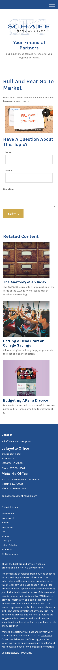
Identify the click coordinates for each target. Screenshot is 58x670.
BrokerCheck (36, 567)
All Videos (7, 549)
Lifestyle (6, 540)
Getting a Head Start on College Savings (23, 343)
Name (8, 152)
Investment (8, 518)
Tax (3, 531)
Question (8, 189)
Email (8, 170)
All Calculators (10, 554)
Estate (5, 522)
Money (5, 536)
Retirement (8, 513)
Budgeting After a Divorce (25, 400)
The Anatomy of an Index (24, 282)
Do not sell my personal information (33, 646)
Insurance (7, 527)
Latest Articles (9, 545)
